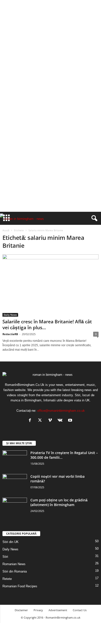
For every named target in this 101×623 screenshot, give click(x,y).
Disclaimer (21, 610)
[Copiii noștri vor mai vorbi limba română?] (14, 483)
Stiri (5, 556)
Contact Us (80, 610)
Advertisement (58, 610)
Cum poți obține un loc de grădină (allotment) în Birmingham (59, 502)
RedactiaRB (10, 334)
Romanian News (13, 564)
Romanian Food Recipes (19, 586)
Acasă (5, 230)
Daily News (10, 314)
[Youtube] (70, 421)
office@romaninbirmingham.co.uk (61, 410)
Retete (7, 579)
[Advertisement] (50, 52)
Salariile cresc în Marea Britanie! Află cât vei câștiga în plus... (47, 324)
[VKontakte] (61, 421)
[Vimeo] (51, 421)
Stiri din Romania (14, 571)
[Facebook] (31, 421)
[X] (41, 421)
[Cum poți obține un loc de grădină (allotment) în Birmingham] (14, 507)
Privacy (38, 610)
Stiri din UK (10, 542)
